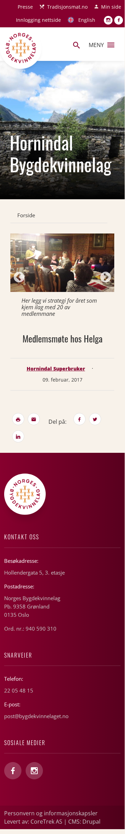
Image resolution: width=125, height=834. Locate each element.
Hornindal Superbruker (56, 368)
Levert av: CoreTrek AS (33, 821)
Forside (26, 215)
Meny (96, 45)
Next (105, 278)
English (86, 20)
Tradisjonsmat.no (67, 6)
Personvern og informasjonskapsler (51, 813)
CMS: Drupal (84, 821)
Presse (25, 6)
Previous (19, 278)
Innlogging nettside (38, 20)
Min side (111, 6)
